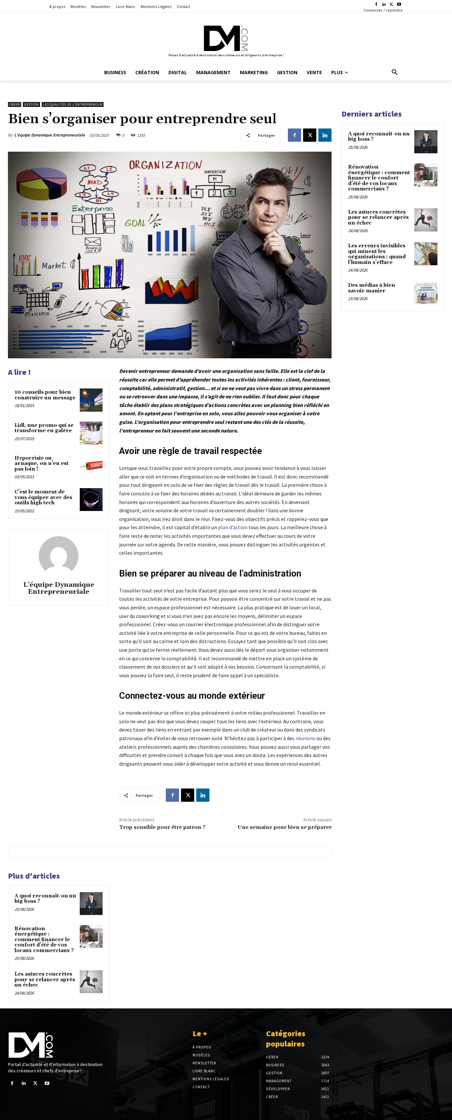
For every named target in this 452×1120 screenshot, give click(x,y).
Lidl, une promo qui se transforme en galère (44, 428)
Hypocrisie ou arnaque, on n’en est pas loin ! (41, 463)
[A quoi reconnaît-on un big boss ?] (91, 903)
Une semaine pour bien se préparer (285, 827)
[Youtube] (399, 5)
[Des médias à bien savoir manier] (425, 293)
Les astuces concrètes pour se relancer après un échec (45, 979)
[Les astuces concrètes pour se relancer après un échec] (91, 981)
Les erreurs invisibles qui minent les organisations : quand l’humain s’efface (377, 254)
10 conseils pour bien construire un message (45, 395)
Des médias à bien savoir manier (371, 288)
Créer (14, 104)
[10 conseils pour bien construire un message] (91, 399)
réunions (305, 738)
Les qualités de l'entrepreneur (72, 104)
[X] (391, 5)
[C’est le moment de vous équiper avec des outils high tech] (91, 499)
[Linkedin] (384, 5)
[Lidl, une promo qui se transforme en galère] (91, 433)
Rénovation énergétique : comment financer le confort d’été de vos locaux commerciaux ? (44, 940)
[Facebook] (376, 5)
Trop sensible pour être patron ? (162, 827)
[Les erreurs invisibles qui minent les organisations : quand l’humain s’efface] (425, 253)
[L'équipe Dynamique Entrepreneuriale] (58, 556)
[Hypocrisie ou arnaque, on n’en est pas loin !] (91, 465)
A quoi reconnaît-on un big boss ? (45, 899)
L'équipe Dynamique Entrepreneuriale (49, 135)
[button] (395, 72)
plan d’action (233, 527)
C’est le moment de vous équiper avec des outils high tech (43, 497)
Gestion (31, 104)
